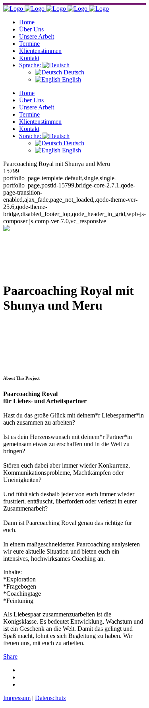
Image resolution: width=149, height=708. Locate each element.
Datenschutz (50, 697)
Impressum (17, 697)
